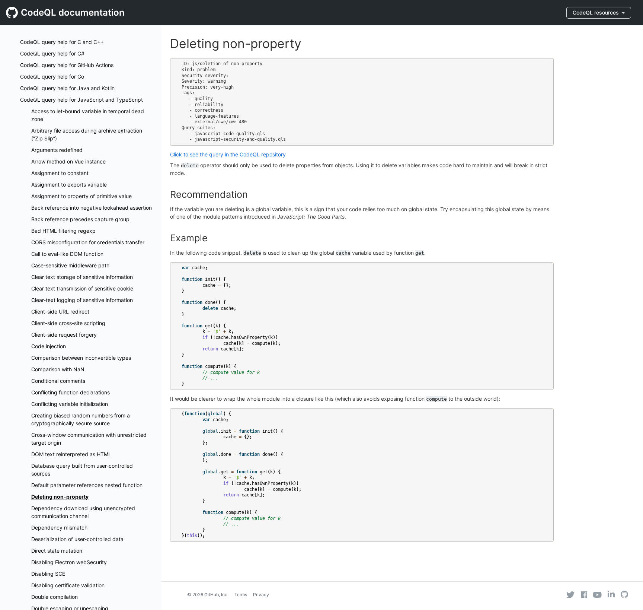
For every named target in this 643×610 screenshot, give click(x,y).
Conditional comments (58, 381)
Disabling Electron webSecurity (69, 562)
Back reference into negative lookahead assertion (91, 207)
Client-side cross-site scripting (68, 323)
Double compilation (54, 597)
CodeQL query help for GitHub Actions (66, 65)
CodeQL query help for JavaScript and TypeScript (81, 99)
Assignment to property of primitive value (81, 196)
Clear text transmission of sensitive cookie (82, 288)
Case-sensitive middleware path (70, 265)
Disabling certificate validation (68, 585)
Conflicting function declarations (70, 392)
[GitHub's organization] (624, 595)
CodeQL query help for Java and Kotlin (67, 88)
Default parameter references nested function (87, 485)
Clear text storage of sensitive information (82, 277)
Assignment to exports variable (69, 184)
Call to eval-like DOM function (67, 254)
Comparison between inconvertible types (81, 358)
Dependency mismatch (59, 527)
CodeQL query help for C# (52, 53)
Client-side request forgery (64, 334)
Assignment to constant (60, 173)
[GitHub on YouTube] (597, 595)
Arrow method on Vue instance (68, 161)
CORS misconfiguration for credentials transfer (87, 242)
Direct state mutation (56, 550)
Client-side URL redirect (60, 311)
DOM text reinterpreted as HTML (71, 454)
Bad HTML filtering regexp (63, 231)
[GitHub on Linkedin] (611, 594)
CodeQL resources (596, 12)
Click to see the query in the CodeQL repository (228, 154)
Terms (240, 594)
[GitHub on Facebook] (584, 594)
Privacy (261, 594)
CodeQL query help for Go (52, 76)
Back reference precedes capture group (80, 219)
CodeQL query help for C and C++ (62, 42)
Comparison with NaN (57, 369)
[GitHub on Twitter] (570, 594)
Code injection (48, 346)
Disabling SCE (48, 574)
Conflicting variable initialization (69, 404)
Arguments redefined (57, 150)
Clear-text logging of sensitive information (82, 300)
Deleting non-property (60, 496)
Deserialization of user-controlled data (77, 539)
